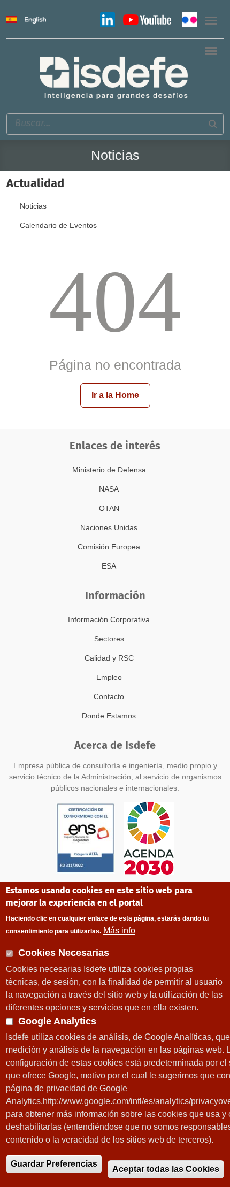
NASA (109, 489)
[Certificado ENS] (85, 838)
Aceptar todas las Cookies (165, 1169)
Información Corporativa (109, 619)
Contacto (109, 696)
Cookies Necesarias (63, 952)
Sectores (109, 638)
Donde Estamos (109, 715)
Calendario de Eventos (58, 225)
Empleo (109, 677)
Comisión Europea (109, 546)
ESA (109, 566)
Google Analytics (57, 1021)
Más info (119, 930)
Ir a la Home (115, 395)
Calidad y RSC (109, 658)
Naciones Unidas (108, 527)
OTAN (109, 508)
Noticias (33, 206)
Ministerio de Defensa (109, 469)
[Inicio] (114, 76)
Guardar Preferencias (54, 1163)
